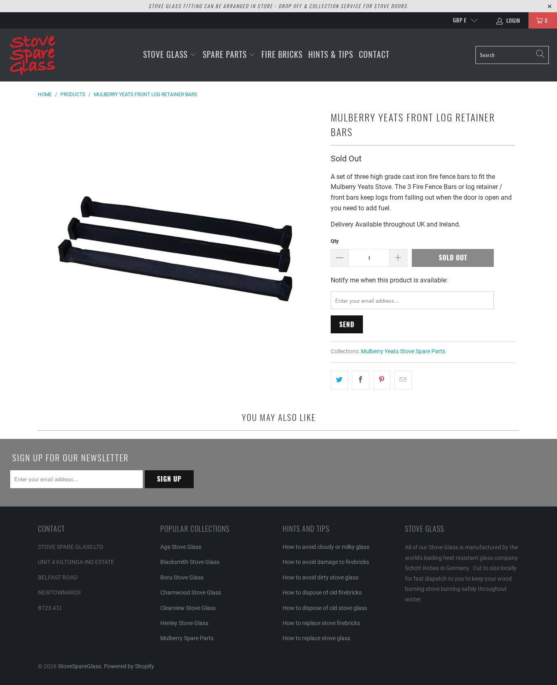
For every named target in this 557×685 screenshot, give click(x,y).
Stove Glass (166, 54)
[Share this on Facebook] (360, 380)
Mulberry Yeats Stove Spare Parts (403, 351)
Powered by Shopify (129, 666)
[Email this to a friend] (403, 380)
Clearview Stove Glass (188, 608)
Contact (374, 54)
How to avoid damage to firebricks (326, 562)
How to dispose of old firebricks (322, 592)
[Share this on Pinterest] (382, 380)
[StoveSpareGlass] (32, 55)
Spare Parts (226, 54)
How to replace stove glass (316, 638)
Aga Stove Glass (180, 547)
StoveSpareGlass (79, 666)
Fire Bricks (282, 54)
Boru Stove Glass (181, 577)
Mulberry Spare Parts (187, 638)
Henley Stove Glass (184, 623)
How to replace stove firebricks (321, 623)
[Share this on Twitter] (339, 380)
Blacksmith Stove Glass (189, 562)
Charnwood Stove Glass (190, 592)
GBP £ (459, 20)
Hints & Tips (330, 54)
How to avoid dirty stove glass (320, 577)
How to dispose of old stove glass (325, 608)
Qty (335, 241)
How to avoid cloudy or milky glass (326, 547)
